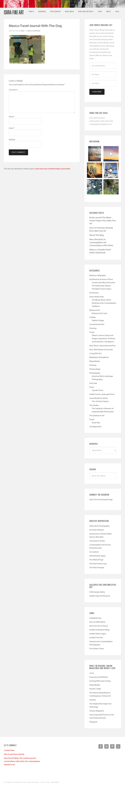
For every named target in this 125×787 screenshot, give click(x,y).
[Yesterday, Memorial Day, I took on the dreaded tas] (94, 170)
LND (47, 782)
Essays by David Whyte (98, 677)
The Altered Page (96, 559)
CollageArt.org (95, 618)
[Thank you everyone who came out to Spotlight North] (111, 186)
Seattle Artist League (97, 633)
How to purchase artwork (14, 754)
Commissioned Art (96, 324)
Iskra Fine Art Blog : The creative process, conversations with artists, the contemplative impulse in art (22, 761)
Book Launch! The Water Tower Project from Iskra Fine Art (102, 220)
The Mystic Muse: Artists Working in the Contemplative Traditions (104, 303)
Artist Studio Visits (96, 296)
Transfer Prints (97, 390)
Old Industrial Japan (97, 555)
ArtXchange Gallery (97, 592)
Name (12, 116)
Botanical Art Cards (99, 313)
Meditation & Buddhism (99, 357)
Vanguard (93, 721)
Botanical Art (94, 310)
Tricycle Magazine (96, 710)
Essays (91, 332)
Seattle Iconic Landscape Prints (101, 394)
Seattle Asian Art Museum (99, 596)
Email (12, 128)
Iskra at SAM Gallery (97, 622)
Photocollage (94, 369)
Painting (92, 365)
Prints (91, 387)
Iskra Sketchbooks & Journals (101, 349)
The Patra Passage (96, 567)
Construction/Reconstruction (103, 282)
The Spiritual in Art (96, 415)
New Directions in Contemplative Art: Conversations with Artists (101, 242)
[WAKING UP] (94, 186)
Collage (92, 317)
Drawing (92, 328)
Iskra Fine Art (14, 11)
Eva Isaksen (94, 552)
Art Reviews (94, 292)
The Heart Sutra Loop (97, 563)
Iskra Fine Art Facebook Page (101, 499)
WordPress (55, 782)
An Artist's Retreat (96, 530)
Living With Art (95, 353)
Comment (13, 89)
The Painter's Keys (96, 648)
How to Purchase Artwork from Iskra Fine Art (101, 229)
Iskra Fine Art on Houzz (98, 626)
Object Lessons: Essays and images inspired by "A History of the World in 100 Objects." (103, 338)
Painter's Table (95, 688)
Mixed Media (94, 361)
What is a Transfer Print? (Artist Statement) (100, 251)
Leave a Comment (33, 31)
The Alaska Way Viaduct (101, 285)
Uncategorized (95, 426)
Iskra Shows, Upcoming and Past (102, 345)
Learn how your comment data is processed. (52, 168)
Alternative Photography (99, 526)
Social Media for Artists (98, 398)
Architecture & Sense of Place (101, 279)
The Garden (94, 405)
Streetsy (92, 699)
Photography (94, 373)
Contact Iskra (9, 750)
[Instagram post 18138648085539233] (111, 153)
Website (12, 139)
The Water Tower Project (101, 289)
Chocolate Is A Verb (97, 541)
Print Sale (93, 383)
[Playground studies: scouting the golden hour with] (94, 153)
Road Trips (96, 422)
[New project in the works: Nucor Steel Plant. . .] (111, 170)
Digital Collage (98, 320)
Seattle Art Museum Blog (99, 629)
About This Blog (96, 235)
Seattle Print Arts (96, 637)
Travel (91, 419)
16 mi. (91, 673)
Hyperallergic (94, 685)
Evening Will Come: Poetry (100, 681)
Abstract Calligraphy (97, 275)
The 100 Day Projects (100, 401)
